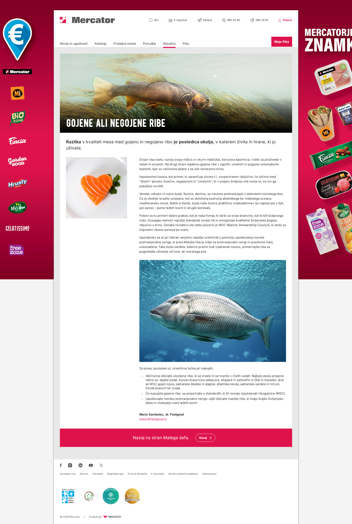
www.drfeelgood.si (153, 419)
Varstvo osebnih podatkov (183, 473)
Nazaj (203, 437)
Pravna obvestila (137, 473)
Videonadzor (209, 473)
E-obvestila (157, 473)
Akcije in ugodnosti (74, 43)
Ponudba (149, 43)
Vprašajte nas (68, 473)
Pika (186, 43)
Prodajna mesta (124, 43)
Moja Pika (281, 42)
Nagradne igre (115, 473)
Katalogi (100, 43)
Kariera (84, 473)
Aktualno (169, 43)
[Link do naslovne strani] (87, 20)
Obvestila (97, 473)
